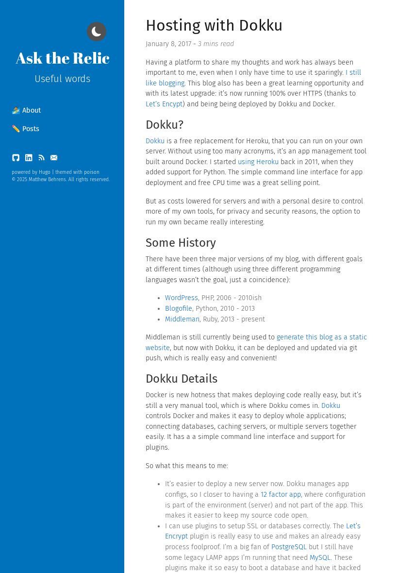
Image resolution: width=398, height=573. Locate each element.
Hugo (44, 172)
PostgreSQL (289, 547)
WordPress (181, 298)
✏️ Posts (25, 129)
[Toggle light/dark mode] (96, 31)
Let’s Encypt (164, 104)
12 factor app (281, 494)
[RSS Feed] (42, 160)
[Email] (53, 160)
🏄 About (26, 110)
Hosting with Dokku (214, 25)
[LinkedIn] (29, 160)
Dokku (155, 141)
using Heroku (258, 162)
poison (92, 172)
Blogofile (178, 308)
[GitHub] (17, 160)
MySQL (320, 558)
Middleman (182, 319)
